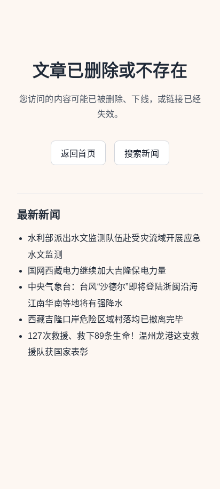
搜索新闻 (141, 153)
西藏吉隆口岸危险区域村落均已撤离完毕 (106, 319)
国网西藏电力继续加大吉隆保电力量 (97, 270)
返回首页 (78, 153)
